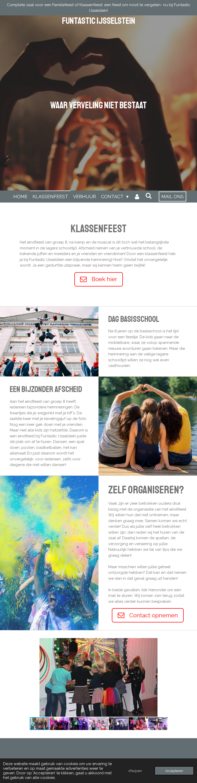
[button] (173, 643)
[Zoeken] (148, 196)
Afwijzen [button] (135, 771)
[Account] (137, 197)
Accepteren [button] (174, 771)
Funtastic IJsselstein (98, 21)
